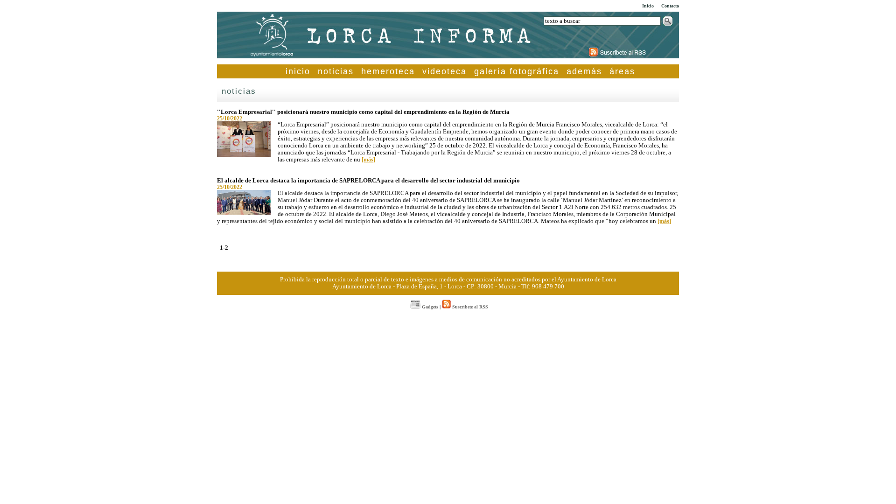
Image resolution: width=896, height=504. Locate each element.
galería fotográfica (516, 71)
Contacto (670, 5)
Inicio (648, 5)
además (584, 71)
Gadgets (429, 306)
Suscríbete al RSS (469, 306)
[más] (368, 159)
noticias (336, 71)
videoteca (444, 71)
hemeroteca (388, 71)
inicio (298, 71)
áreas (622, 71)
